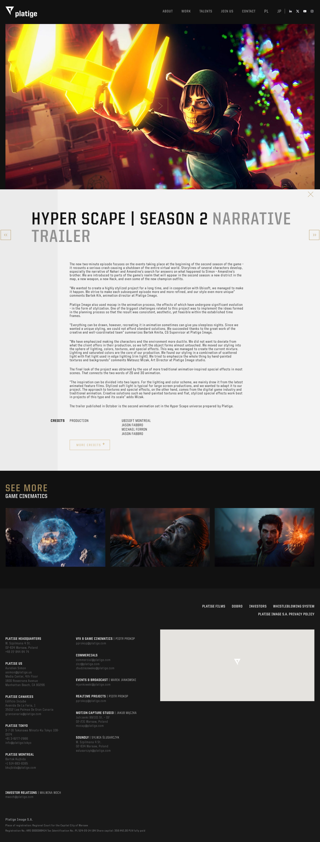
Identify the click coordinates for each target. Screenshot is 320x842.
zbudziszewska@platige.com (95, 668)
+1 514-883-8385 (16, 763)
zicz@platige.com (88, 664)
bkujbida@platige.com (20, 768)
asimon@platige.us (18, 672)
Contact (249, 11)
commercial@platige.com (93, 660)
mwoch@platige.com (19, 797)
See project (55, 546)
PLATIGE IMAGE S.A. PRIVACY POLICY (286, 614)
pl (266, 11)
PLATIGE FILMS (213, 606)
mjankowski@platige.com (93, 684)
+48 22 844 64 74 (17, 652)
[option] (55, 537)
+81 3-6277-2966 (16, 739)
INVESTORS (258, 606)
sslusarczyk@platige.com (93, 751)
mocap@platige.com (90, 726)
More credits (90, 444)
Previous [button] (6, 537)
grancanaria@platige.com (23, 714)
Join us (227, 11)
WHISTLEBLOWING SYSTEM (294, 606)
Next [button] (314, 537)
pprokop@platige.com (91, 643)
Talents (205, 11)
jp (279, 11)
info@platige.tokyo (18, 743)
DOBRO (237, 606)
